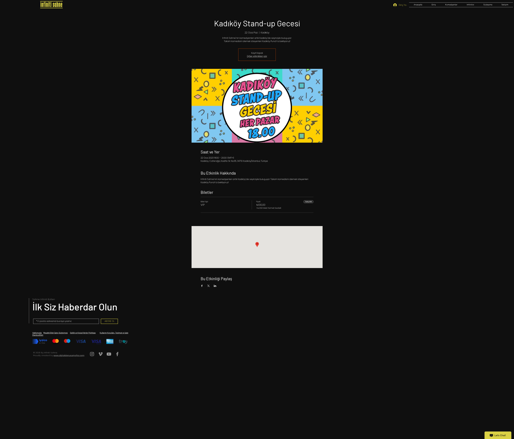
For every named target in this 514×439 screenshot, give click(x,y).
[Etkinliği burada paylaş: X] (208, 286)
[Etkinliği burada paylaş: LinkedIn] (215, 286)
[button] (488, 5)
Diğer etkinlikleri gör (257, 56)
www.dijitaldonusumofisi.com (69, 355)
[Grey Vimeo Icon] (100, 354)
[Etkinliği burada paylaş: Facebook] (202, 286)
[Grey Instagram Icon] (92, 354)
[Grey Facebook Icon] (117, 354)
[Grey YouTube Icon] (109, 354)
